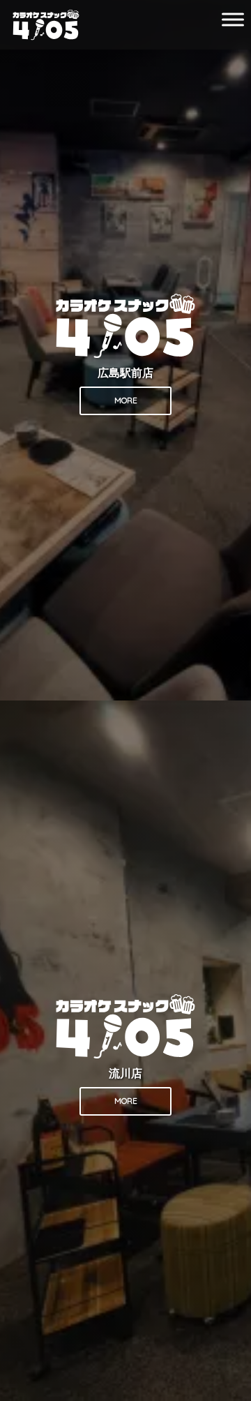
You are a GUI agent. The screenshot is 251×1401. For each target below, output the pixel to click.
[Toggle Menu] (233, 19)
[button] (125, 350)
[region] (125, 700)
